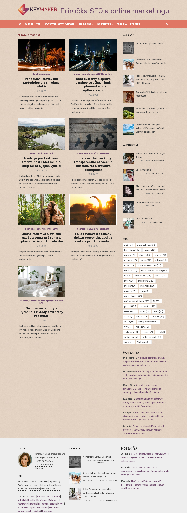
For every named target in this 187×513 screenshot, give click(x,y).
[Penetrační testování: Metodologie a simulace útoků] (41, 55)
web (161, 332)
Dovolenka (47, 511)
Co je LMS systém (144, 218)
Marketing (85, 24)
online (145, 291)
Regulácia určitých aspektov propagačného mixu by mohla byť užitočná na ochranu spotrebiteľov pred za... (144, 402)
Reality (31, 500)
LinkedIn (39, 468)
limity (129, 281)
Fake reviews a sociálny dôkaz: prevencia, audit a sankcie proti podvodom (93, 237)
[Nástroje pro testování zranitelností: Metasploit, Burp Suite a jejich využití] (41, 134)
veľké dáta (131, 332)
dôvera (144, 255)
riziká (158, 311)
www (128, 342)
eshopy (161, 260)
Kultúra (21, 511)
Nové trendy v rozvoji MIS (148, 202)
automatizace (146, 245)
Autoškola (22, 500)
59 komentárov (157, 161)
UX (127, 327)
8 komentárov (157, 173)
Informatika (104, 24)
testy (129, 322)
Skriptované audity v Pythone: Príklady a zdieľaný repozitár (41, 312)
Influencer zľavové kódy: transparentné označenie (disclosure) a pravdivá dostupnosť (93, 164)
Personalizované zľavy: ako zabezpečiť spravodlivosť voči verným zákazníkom (150, 128)
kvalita (160, 275)
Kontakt (135, 24)
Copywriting (54, 481)
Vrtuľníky (55, 496)
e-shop (160, 255)
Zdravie (53, 504)
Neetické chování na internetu (93, 153)
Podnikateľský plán (26, 507)
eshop (146, 260)
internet (130, 270)
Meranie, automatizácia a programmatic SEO (41, 302)
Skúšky (29, 511)
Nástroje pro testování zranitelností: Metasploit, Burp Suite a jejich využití (41, 162)
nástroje (130, 291)
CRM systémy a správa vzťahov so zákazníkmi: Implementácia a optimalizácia (93, 84)
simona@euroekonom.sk (46, 457)
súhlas (141, 316)
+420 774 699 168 (44, 465)
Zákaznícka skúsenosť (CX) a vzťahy (93, 74)
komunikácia (143, 275)
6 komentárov (157, 193)
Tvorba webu (32, 24)
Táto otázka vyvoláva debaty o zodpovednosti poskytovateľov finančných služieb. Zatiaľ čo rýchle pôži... (145, 471)
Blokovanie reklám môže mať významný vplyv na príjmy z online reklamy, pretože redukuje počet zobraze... (143, 416)
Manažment (42, 500)
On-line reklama (143, 170)
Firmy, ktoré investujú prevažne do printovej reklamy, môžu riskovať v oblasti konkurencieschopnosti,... (144, 430)
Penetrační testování (41, 153)
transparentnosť (148, 322)
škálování (143, 342)
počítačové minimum (136, 301)
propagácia (147, 306)
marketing (146, 281)
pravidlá (130, 306)
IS (127, 275)
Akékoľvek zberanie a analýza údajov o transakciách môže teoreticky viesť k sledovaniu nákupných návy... (144, 361)
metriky (130, 286)
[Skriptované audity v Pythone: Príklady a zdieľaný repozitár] (41, 281)
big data (150, 250)
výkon (148, 332)
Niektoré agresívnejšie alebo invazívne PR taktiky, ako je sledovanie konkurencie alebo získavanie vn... (145, 457)
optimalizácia (133, 296)
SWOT (61, 504)
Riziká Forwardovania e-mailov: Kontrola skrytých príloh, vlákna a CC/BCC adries (151, 79)
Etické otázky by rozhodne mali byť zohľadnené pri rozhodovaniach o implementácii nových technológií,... (146, 375)
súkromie (157, 316)
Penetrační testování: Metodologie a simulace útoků (41, 82)
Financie (33, 504)
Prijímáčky (54, 500)
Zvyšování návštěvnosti (59, 24)
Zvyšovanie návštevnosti (30, 485)
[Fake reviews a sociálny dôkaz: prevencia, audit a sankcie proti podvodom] (93, 210)
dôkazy (129, 255)
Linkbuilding (48, 485)
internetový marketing (154, 270)
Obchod (37, 511)
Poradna (122, 24)
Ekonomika (43, 504)
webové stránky (152, 337)
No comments (111, 480)
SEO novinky (23, 481)
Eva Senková (99, 480)
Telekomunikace (41, 74)
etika (129, 265)
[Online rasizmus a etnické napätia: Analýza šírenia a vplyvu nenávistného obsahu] (41, 210)
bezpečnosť (132, 250)
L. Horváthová (98, 500)
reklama (130, 311)
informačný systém (149, 265)
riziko (144, 311)
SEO (46, 481)
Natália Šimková (103, 460)
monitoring (147, 286)
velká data (143, 327)
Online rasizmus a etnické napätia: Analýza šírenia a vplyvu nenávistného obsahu (41, 237)
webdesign (131, 337)
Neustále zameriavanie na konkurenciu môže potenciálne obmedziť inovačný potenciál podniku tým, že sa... (142, 389)
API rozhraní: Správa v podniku (150, 43)
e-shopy (130, 260)
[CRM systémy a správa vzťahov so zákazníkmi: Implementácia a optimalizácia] (93, 55)
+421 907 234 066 (44, 461)
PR (156, 301)
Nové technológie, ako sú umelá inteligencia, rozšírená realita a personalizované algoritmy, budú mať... (143, 485)
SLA (128, 316)
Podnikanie (23, 504)
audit (128, 245)
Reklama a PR (43, 496)
